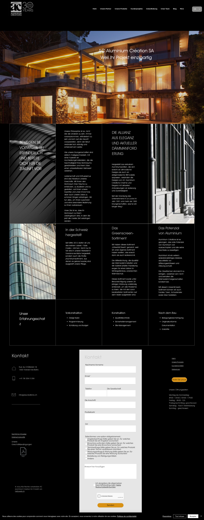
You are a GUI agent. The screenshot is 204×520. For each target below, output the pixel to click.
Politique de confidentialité (126, 516)
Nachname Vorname (94, 365)
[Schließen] (201, 516)
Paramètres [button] (167, 516)
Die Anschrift (90, 400)
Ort (86, 424)
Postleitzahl (90, 412)
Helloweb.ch (20, 491)
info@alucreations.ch (28, 395)
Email (87, 376)
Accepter (193, 516)
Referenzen (176, 369)
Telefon (88, 389)
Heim (174, 358)
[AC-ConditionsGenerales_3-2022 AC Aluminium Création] (23, 452)
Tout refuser (179, 516)
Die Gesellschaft (114, 389)
